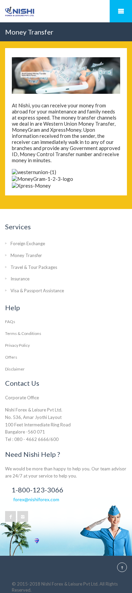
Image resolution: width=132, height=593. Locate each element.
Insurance (19, 278)
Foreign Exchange (27, 243)
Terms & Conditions (23, 333)
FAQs (10, 321)
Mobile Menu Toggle (121, 11)
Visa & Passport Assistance (37, 290)
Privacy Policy (17, 345)
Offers (11, 357)
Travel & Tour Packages (33, 267)
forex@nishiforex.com (36, 499)
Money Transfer (26, 255)
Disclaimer (15, 369)
